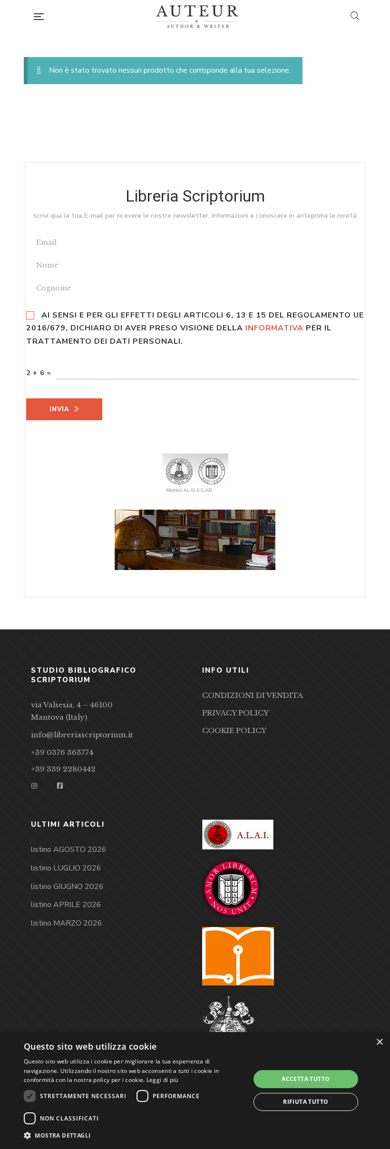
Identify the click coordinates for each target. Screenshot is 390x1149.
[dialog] (195, 1090)
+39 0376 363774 (62, 752)
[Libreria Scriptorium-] (197, 16)
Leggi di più (162, 1080)
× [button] (379, 1042)
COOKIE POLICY (234, 730)
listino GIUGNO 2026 (67, 886)
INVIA (59, 409)
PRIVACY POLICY (235, 712)
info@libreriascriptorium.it (82, 734)
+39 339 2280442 (63, 768)
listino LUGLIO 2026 (66, 868)
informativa (274, 328)
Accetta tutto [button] (306, 1079)
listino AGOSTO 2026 (69, 849)
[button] (134, 1136)
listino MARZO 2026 (66, 923)
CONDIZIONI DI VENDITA (252, 695)
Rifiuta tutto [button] (305, 1102)
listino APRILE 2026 (66, 904)
